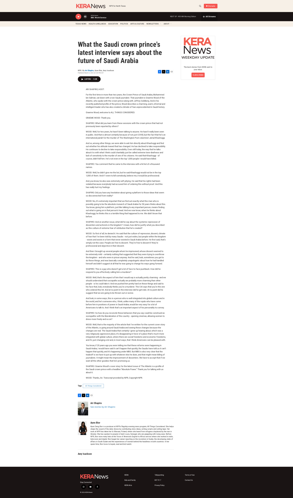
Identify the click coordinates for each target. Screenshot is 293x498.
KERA (127, 475)
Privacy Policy (159, 485)
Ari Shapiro (89, 70)
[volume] (85, 16)
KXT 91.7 (158, 480)
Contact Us (189, 480)
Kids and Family (130, 480)
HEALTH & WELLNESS (97, 24)
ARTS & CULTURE (137, 24)
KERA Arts (128, 485)
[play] (78, 16)
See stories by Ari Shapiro (102, 406)
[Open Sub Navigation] (160, 24)
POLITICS (124, 24)
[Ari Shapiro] (83, 408)
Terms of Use (190, 475)
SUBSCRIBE (198, 75)
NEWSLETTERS (152, 24)
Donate (211, 6)
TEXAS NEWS (81, 24)
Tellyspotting (159, 475)
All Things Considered (93, 386)
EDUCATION (113, 24)
